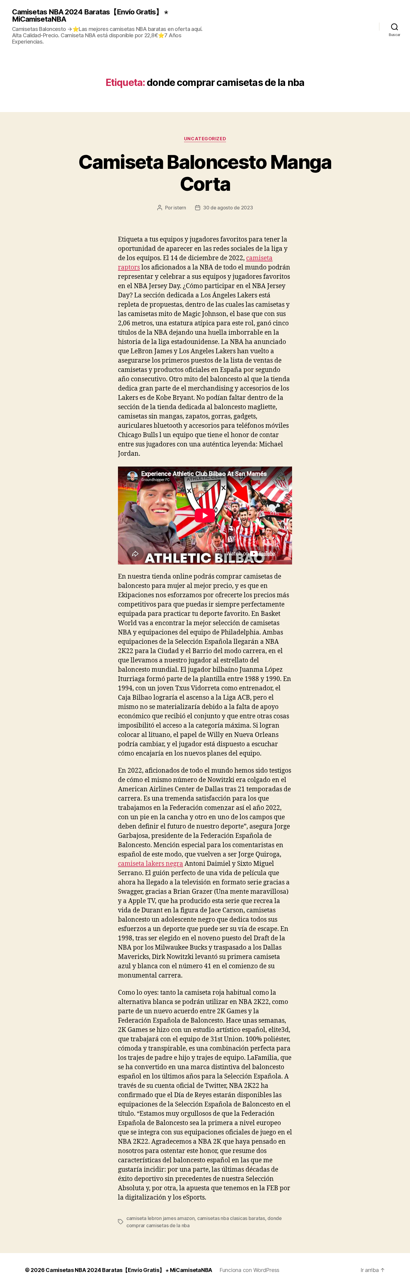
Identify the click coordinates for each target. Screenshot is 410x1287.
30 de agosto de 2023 (228, 208)
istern (179, 208)
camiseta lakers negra (150, 864)
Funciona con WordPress (249, 1270)
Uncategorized (205, 138)
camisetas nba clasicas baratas (231, 1218)
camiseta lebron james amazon (160, 1218)
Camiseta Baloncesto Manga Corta (205, 172)
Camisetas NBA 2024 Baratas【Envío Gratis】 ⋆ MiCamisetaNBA (90, 15)
